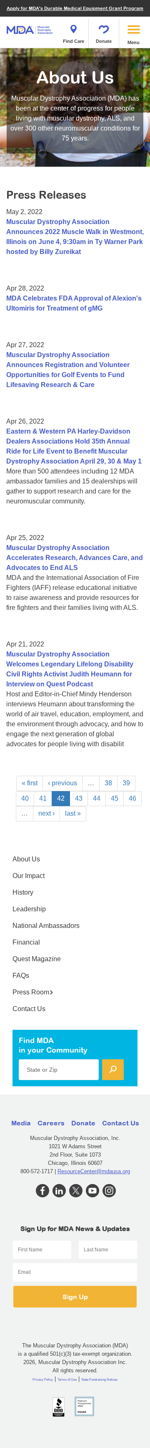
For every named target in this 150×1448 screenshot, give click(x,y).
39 (126, 783)
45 (114, 798)
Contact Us (28, 1008)
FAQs (20, 975)
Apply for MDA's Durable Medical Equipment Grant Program (75, 8)
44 (96, 798)
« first (30, 783)
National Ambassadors (46, 925)
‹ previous (62, 783)
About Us (26, 859)
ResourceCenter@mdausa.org (94, 1171)
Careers (51, 1123)
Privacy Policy (42, 1379)
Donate (104, 41)
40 (25, 798)
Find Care (73, 41)
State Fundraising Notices (99, 1379)
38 (108, 783)
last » (73, 813)
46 (132, 798)
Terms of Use (67, 1379)
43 (78, 798)
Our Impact (28, 875)
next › (46, 813)
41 (43, 798)
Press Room (30, 992)
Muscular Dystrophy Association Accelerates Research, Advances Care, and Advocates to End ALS (74, 557)
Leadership (29, 909)
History (22, 892)
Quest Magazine (36, 958)
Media (21, 1123)
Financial (26, 942)
